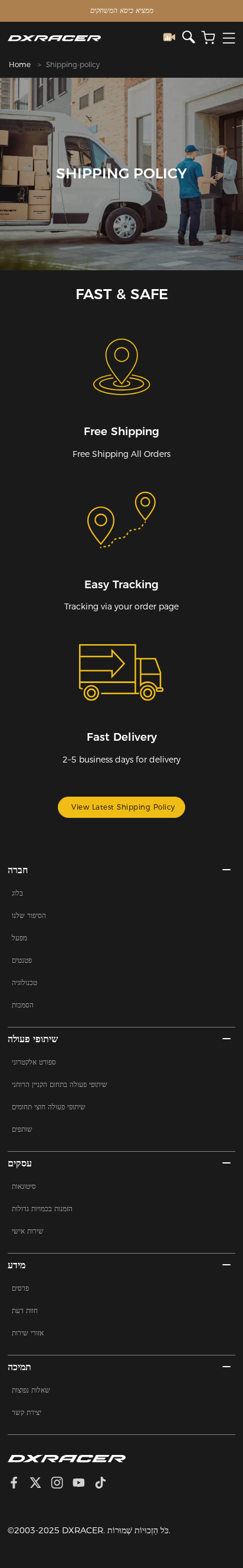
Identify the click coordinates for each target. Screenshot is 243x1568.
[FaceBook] (18, 1484)
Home (20, 64)
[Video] (172, 38)
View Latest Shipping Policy (123, 807)
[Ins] (62, 1484)
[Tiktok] (105, 1484)
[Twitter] (40, 1484)
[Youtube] (83, 1484)
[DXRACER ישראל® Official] (85, 38)
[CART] (208, 38)
